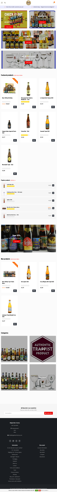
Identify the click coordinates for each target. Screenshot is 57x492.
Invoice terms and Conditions (14, 481)
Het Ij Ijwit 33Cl (25, 281)
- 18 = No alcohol (15, 450)
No (39, 490)
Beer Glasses (32, 365)
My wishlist (42, 452)
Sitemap (15, 474)
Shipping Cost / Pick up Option (15, 452)
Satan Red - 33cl (25, 131)
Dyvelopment (44, 488)
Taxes (14, 470)
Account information (42, 448)
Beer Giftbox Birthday (7, 98)
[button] (2, 19)
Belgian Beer (4, 365)
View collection (18, 75)
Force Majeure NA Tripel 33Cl (47, 281)
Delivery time (15, 454)
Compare (42, 454)
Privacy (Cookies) (15, 472)
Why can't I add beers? (15, 476)
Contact (15, 465)
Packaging (15, 459)
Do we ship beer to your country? (14, 448)
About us (15, 463)
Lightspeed (34, 488)
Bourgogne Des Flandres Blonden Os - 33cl (27, 98)
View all (13, 180)
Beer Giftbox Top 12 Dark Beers (8, 282)
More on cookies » (44, 490)
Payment (15, 461)
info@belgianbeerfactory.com (15, 435)
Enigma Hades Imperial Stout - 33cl (9, 132)
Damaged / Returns (14, 456)
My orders (42, 450)
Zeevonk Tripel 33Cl (44, 131)
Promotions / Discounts (14, 479)
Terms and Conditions (15, 467)
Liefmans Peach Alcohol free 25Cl (9, 315)
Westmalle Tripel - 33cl (7, 164)
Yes (36, 490)
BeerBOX (3, 336)
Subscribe (49, 413)
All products (42, 456)
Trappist (31, 336)
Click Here (8, 27)
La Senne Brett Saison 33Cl (46, 98)
